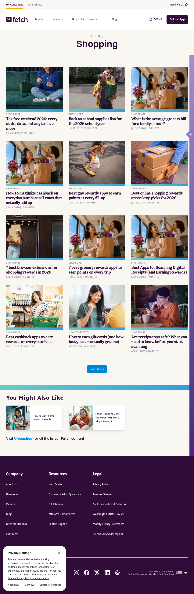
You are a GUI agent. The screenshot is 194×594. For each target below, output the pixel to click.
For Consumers (14, 4)
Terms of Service (102, 494)
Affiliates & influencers (61, 514)
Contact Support (57, 524)
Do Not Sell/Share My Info (108, 534)
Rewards (58, 19)
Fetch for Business (16, 524)
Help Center (55, 484)
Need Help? (177, 4)
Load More (97, 369)
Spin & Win (12, 534)
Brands (39, 19)
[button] (17, 19)
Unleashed (23, 438)
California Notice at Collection (110, 504)
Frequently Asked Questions (64, 494)
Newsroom (12, 494)
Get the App (177, 19)
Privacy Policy (101, 484)
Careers (10, 504)
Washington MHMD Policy (108, 514)
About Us (11, 484)
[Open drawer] (187, 134)
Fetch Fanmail (56, 504)
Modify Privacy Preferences (108, 524)
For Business (35, 4)
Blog (9, 514)
